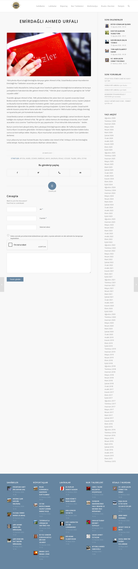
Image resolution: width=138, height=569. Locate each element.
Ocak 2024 (109, 207)
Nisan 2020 (109, 326)
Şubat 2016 (109, 447)
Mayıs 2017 (109, 409)
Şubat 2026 (109, 135)
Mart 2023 (109, 230)
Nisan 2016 (109, 441)
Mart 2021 (109, 294)
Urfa (79, 158)
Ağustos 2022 (110, 245)
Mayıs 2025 (109, 161)
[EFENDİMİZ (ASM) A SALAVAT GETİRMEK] (2, 284)
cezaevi (34, 158)
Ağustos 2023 (110, 219)
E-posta (43, 218)
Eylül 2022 (109, 242)
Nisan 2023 (109, 227)
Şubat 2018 (109, 383)
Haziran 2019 (110, 352)
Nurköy (125, 85)
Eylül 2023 (109, 216)
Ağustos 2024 (110, 187)
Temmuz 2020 (110, 317)
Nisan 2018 (109, 377)
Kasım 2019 (109, 340)
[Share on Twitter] (38, 172)
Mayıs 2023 (109, 225)
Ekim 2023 (109, 213)
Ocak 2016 (109, 450)
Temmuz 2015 (110, 461)
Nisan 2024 (109, 199)
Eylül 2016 (109, 427)
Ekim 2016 (109, 424)
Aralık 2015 (109, 452)
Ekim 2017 (109, 395)
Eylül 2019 (109, 346)
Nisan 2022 (109, 256)
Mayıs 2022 (109, 254)
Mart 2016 (109, 444)
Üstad (84, 158)
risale (60, 158)
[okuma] (49, 54)
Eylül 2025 (109, 150)
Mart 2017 (109, 415)
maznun (54, 158)
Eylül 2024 (109, 184)
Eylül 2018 (109, 363)
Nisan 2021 (109, 291)
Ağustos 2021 (110, 279)
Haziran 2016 (110, 435)
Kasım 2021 (109, 271)
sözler (67, 158)
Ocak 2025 (109, 173)
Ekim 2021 (109, 274)
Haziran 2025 (110, 158)
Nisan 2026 (109, 129)
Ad (41, 209)
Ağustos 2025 (110, 153)
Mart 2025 (109, 167)
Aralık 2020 (109, 302)
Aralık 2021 (109, 268)
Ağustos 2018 (110, 366)
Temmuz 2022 (110, 248)
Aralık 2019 (109, 337)
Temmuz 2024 (110, 190)
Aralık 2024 (109, 176)
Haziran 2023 (110, 222)
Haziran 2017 (110, 406)
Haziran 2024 (110, 193)
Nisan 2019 (109, 357)
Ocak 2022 (109, 265)
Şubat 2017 (109, 418)
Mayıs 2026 (109, 127)
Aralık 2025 (109, 141)
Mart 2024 (109, 201)
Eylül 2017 (109, 398)
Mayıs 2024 (109, 196)
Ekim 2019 (109, 343)
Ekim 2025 (109, 147)
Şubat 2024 (109, 204)
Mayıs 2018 (109, 375)
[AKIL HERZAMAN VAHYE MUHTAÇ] (136, 284)
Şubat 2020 (109, 331)
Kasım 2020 (109, 305)
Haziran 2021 (110, 285)
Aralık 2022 (109, 236)
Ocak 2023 (109, 233)
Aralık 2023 (109, 210)
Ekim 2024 (109, 181)
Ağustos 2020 (110, 314)
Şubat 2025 (109, 170)
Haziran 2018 (110, 372)
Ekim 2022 (109, 239)
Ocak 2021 (109, 300)
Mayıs (48, 158)
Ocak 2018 (109, 386)
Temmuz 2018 (110, 369)
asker (28, 158)
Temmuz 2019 (110, 349)
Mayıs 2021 (109, 288)
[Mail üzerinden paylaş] (80, 172)
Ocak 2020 (109, 334)
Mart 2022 (109, 259)
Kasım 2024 (109, 178)
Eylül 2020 (109, 311)
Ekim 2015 (109, 458)
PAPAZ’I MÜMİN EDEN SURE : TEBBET (118, 101)
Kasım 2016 (109, 421)
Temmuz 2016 (110, 432)
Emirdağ (41, 158)
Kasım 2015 (109, 455)
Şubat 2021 (109, 297)
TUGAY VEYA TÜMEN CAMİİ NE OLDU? (118, 79)
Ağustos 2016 (110, 429)
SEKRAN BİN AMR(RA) (112, 85)
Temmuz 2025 (110, 155)
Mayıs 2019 (109, 354)
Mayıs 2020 (109, 323)
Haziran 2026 (110, 124)
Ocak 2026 (109, 138)
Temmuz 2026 (110, 121)
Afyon (22, 158)
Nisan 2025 (109, 164)
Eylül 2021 (109, 276)
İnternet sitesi (45, 227)
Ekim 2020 (109, 308)
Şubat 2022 (109, 262)
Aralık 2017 (109, 389)
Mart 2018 (109, 380)
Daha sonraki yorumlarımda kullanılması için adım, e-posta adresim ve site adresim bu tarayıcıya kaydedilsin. (47, 237)
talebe (73, 158)
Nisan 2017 (109, 412)
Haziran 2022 (110, 251)
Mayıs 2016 (109, 438)
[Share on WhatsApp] (59, 172)
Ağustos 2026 (110, 118)
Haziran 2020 (110, 320)
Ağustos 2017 (110, 401)
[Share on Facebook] (17, 172)
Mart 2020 (109, 328)
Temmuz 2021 (110, 282)
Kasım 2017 (109, 392)
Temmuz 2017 (110, 403)
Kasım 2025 (109, 144)
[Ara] (128, 6)
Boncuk (110, 103)
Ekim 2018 (109, 360)
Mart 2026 (109, 132)
